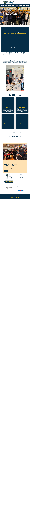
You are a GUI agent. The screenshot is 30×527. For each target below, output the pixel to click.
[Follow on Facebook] (19, 190)
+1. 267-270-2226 (21, 187)
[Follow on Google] (23, 190)
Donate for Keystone (9, 181)
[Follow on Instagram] (20, 190)
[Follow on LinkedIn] (22, 190)
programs (8, 59)
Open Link (6, 170)
